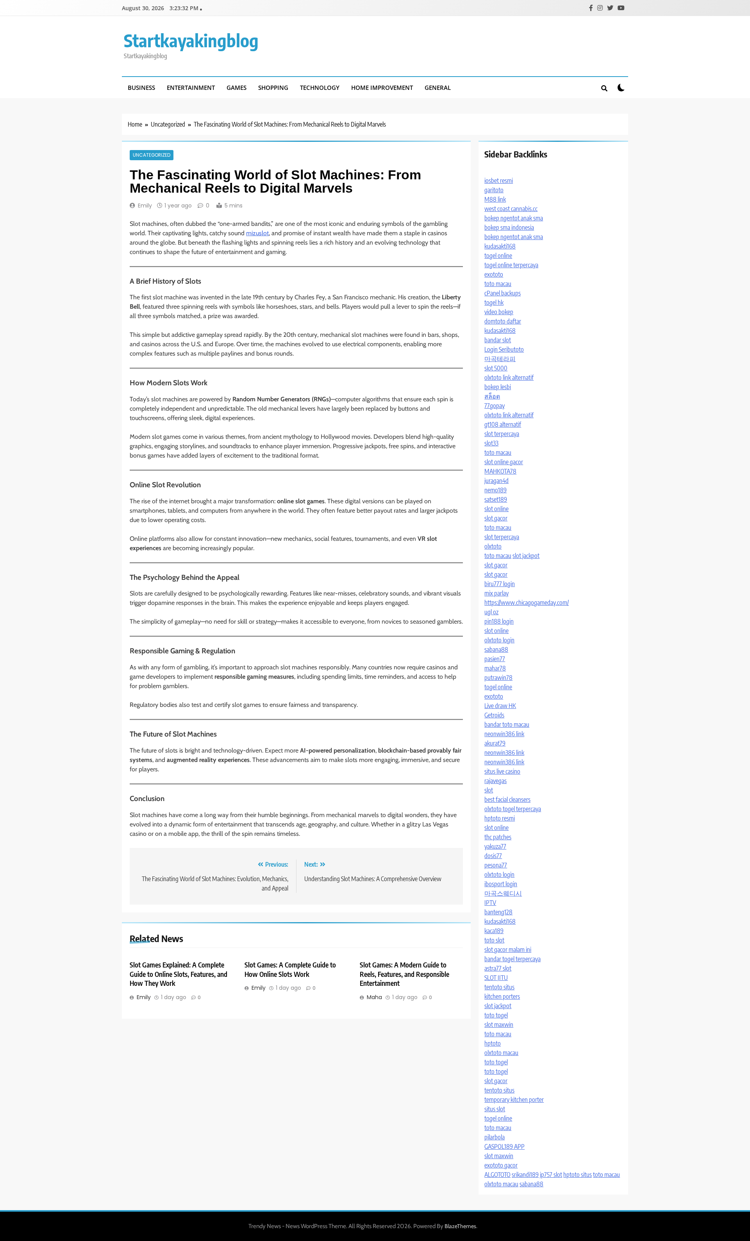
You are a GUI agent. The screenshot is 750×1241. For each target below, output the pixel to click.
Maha (374, 997)
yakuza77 (495, 846)
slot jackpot (525, 556)
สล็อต (492, 396)
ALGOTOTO (497, 1174)
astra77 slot (497, 968)
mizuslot (257, 233)
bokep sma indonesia (509, 227)
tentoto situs (499, 987)
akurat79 (494, 743)
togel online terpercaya (511, 265)
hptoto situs (577, 1174)
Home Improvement (382, 87)
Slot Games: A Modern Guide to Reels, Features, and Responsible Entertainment (404, 974)
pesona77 (495, 865)
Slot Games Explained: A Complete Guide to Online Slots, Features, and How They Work (178, 974)
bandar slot (497, 340)
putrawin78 (498, 677)
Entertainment (191, 87)
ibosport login (500, 884)
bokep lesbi (497, 387)
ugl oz (491, 612)
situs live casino (502, 771)
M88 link (495, 199)
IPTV (490, 903)
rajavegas (495, 781)
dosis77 (493, 856)
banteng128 (498, 912)
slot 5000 (495, 368)
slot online (496, 509)
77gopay (494, 405)
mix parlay (496, 593)
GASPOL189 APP (504, 1146)
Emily (145, 205)
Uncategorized (151, 155)
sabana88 (496, 649)
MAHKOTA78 (500, 471)
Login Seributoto (504, 349)
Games (236, 87)
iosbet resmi (498, 180)
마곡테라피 (500, 359)
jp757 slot (551, 1174)
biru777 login (499, 584)
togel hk (494, 302)
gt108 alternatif (502, 424)
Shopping (273, 87)
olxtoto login (499, 640)
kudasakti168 (500, 246)
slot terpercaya (501, 434)
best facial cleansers (507, 799)
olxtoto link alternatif (509, 377)
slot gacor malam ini (507, 949)
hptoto (492, 1043)
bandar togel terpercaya (512, 959)
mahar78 (495, 668)
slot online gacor (503, 462)
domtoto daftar (502, 321)
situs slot (494, 1109)
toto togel (496, 1015)
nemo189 (495, 490)
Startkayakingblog (191, 40)
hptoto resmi (499, 818)
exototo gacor (501, 1165)
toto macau (497, 284)
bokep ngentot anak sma (513, 218)
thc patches (497, 837)
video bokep (498, 312)
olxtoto (493, 546)
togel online (498, 255)
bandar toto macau (506, 724)
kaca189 (494, 931)
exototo (493, 274)
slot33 (491, 443)
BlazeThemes (460, 1226)
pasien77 (494, 659)
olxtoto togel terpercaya (512, 809)
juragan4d (496, 481)
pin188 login (499, 621)
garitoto (494, 190)
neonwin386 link (504, 734)
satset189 (495, 499)
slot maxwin (498, 1024)
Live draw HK (500, 706)
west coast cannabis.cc (511, 209)
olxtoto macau (501, 1053)
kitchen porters (502, 996)
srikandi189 (525, 1174)
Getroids (494, 715)
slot (488, 790)
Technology (319, 87)
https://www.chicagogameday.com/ (526, 602)
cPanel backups (502, 293)
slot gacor (495, 518)
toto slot (494, 940)
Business (141, 87)
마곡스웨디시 (503, 893)
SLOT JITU (496, 978)
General (438, 87)
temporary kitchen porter (514, 1099)
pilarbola (494, 1137)
